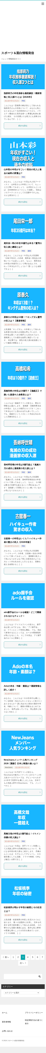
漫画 (29, 251)
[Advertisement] (23, 25)
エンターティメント (12, 101)
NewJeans (8, 767)
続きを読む (23, 126)
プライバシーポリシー (34, 1013)
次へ (22, 963)
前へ (7, 957)
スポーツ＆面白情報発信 (17, 53)
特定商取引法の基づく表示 (34, 1021)
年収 (23, 101)
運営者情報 (6, 1022)
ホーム (4, 1013)
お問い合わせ (7, 1031)
